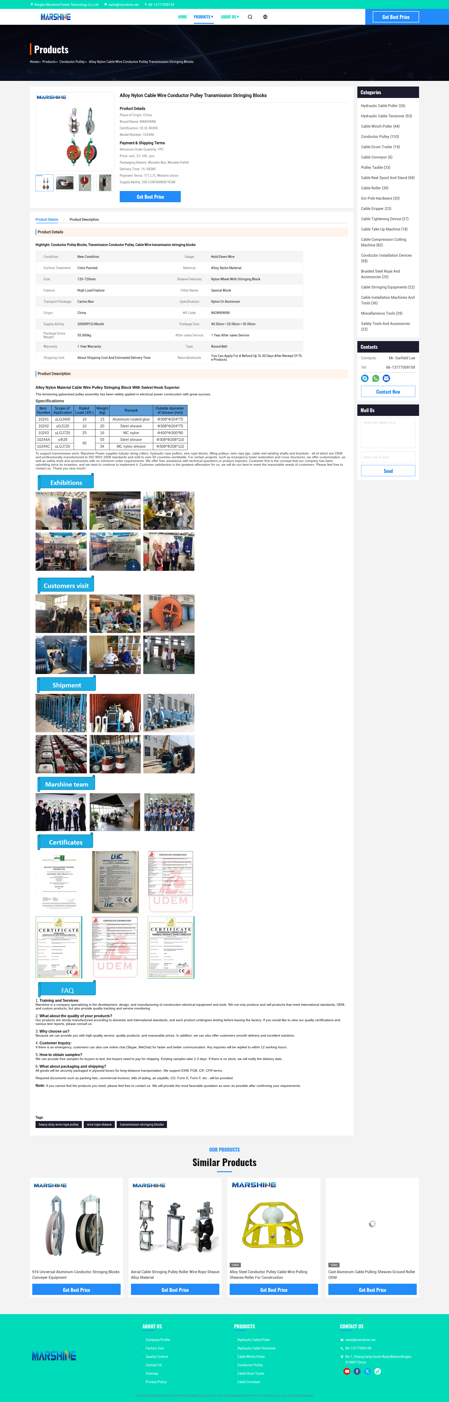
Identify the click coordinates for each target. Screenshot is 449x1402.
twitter (367, 1371)
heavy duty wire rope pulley (59, 1124)
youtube (346, 1371)
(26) (383, 106)
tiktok (377, 1371)
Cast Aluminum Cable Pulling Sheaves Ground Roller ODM (273, 1275)
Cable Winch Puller (251, 1357)
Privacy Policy (156, 1382)
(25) (380, 274)
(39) (374, 188)
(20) (380, 198)
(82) (383, 242)
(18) (384, 229)
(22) (388, 287)
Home (182, 17)
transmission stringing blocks (142, 1124)
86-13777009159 (161, 5)
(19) (380, 147)
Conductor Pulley (72, 62)
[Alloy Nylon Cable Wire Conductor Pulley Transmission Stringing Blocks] (75, 131)
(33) (375, 167)
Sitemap (152, 1373)
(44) (380, 126)
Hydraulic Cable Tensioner (256, 1348)
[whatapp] (375, 378)
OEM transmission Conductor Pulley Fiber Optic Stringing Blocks (367, 1275)
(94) (388, 178)
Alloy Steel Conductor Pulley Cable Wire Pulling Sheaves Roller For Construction (170, 1275)
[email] (386, 378)
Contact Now (388, 391)
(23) (376, 208)
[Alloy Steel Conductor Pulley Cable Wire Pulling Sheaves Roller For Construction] (175, 1223)
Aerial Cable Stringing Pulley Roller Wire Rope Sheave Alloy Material (76, 1275)
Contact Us (154, 1365)
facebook (357, 1371)
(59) (386, 258)
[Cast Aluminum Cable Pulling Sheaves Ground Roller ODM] (274, 1223)
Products (202, 17)
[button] (110, 182)
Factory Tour (155, 1348)
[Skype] (365, 378)
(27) (385, 219)
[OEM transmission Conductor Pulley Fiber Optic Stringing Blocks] (372, 1223)
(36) (388, 300)
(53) (386, 116)
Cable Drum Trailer (250, 1373)
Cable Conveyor (248, 1382)
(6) (376, 157)
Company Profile (158, 1340)
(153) (380, 136)
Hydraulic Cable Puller (253, 1340)
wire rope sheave (99, 1124)
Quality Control (157, 1357)
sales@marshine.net (124, 5)
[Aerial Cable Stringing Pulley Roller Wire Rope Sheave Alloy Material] (76, 1223)
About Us (228, 17)
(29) (381, 313)
